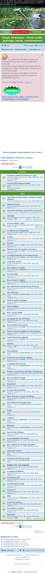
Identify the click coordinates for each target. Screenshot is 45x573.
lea (21, 263)
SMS (9, 496)
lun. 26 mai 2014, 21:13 (31, 467)
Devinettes (11, 515)
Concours (17, 188)
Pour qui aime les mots (16, 378)
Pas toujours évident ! (15, 508)
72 (42, 518)
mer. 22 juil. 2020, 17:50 (33, 206)
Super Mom (23, 212)
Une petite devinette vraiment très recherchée (24, 210)
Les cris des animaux (15, 432)
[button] (31, 167)
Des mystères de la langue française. (21, 445)
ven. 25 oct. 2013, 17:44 (36, 498)
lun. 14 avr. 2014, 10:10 (34, 479)
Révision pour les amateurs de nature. (22, 249)
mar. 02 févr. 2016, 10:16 (31, 275)
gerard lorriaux (25, 294)
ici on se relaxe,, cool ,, (16, 223)
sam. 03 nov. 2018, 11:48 (34, 225)
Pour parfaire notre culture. (17, 325)
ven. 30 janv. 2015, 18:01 (34, 379)
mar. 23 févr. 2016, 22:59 (34, 257)
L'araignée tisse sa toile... (17, 364)
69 (34, 518)
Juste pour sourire (14, 262)
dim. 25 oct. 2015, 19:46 (34, 308)
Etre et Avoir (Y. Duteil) (16, 280)
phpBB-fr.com (26, 557)
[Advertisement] (22, 127)
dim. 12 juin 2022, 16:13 (36, 177)
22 (40, 220)
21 (37, 220)
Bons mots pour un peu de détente (20, 396)
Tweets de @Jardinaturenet (22, 564)
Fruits (9, 410)
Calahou (22, 251)
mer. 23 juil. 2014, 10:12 (31, 446)
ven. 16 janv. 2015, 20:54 (34, 385)
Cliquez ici (28, 82)
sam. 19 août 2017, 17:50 (32, 232)
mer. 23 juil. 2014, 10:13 (31, 440)
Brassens (10, 426)
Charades (10, 216)
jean (21, 232)
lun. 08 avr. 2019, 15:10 (33, 217)
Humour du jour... (14, 204)
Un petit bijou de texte (15, 484)
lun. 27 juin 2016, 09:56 (36, 238)
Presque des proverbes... (16, 390)
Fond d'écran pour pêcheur (17, 337)
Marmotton (24, 269)
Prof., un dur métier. (15, 313)
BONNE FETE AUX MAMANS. (18, 465)
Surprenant (11, 384)
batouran (23, 225)
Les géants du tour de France (18, 319)
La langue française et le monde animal (22, 255)
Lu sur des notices (14, 502)
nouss (22, 217)
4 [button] (28, 167)
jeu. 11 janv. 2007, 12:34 (36, 201)
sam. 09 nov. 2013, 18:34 (31, 491)
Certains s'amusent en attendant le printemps (24, 371)
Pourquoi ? (11, 490)
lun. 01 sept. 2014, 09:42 (34, 398)
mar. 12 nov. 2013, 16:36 (34, 485)
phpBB (17, 555)
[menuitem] (6, 45)
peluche (22, 485)
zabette (22, 245)
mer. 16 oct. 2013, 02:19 (31, 510)
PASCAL (23, 288)
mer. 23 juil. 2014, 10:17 (31, 434)
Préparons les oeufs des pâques (19, 358)
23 (42, 220)
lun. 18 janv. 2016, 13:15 (36, 282)
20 (34, 220)
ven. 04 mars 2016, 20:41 (34, 251)
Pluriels (10, 243)
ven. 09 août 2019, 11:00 (36, 212)
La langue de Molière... (16, 471)
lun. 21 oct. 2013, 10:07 (34, 504)
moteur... (10, 237)
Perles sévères (12, 306)
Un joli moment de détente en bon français (23, 331)
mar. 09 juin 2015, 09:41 (34, 326)
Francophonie (12, 351)
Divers (16, 179)
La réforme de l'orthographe (18, 231)
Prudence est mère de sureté (18, 458)
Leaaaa (22, 206)
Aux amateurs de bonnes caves (19, 402)
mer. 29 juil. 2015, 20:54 (31, 314)
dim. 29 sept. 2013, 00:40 (31, 516)
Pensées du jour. (13, 477)
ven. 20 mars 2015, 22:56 (34, 359)
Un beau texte (12, 274)
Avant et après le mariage (17, 300)
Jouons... (10, 343)
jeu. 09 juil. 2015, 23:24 (31, 320)
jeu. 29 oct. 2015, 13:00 (34, 302)
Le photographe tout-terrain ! (18, 438)
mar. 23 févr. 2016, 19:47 (31, 263)
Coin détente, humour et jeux (17, 157)
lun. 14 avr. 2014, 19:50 (31, 473)
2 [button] (23, 167)
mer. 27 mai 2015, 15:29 (34, 333)
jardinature (24, 177)
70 (37, 518)
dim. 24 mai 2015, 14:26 (34, 339)
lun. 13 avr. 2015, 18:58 (31, 345)
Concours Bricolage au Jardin (18, 183)
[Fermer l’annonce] (42, 55)
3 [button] (25, 167)
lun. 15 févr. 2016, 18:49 (36, 269)
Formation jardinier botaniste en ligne (21, 176)
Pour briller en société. (16, 268)
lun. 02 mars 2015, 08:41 (35, 373)
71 (40, 518)
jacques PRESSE (25, 452)
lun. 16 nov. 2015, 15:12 (34, 288)
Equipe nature (13, 160)
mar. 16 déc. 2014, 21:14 (31, 392)
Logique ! (10, 418)
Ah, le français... (13, 293)
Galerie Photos (7, 75)
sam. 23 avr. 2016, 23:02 (34, 245)
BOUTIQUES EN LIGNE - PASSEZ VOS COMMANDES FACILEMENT (20, 98)
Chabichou (23, 373)
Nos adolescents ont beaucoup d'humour (23, 286)
